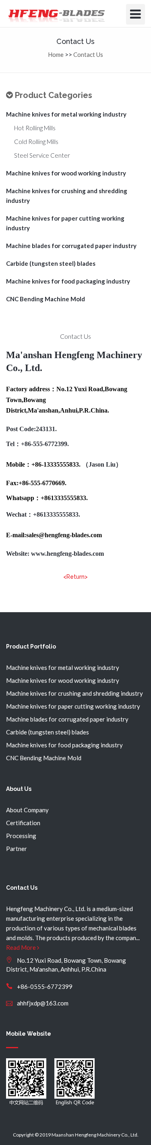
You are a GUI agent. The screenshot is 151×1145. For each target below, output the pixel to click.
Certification (23, 822)
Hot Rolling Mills (35, 127)
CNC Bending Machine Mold (45, 298)
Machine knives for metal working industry (66, 114)
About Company (27, 809)
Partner (16, 848)
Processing (21, 835)
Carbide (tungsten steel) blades (50, 263)
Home (56, 54)
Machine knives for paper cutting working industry (65, 223)
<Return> (75, 577)
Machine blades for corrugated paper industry (71, 245)
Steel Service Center (42, 155)
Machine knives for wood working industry (66, 173)
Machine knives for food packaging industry (68, 281)
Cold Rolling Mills (36, 141)
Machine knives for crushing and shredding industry (66, 195)
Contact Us (88, 54)
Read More (21, 947)
